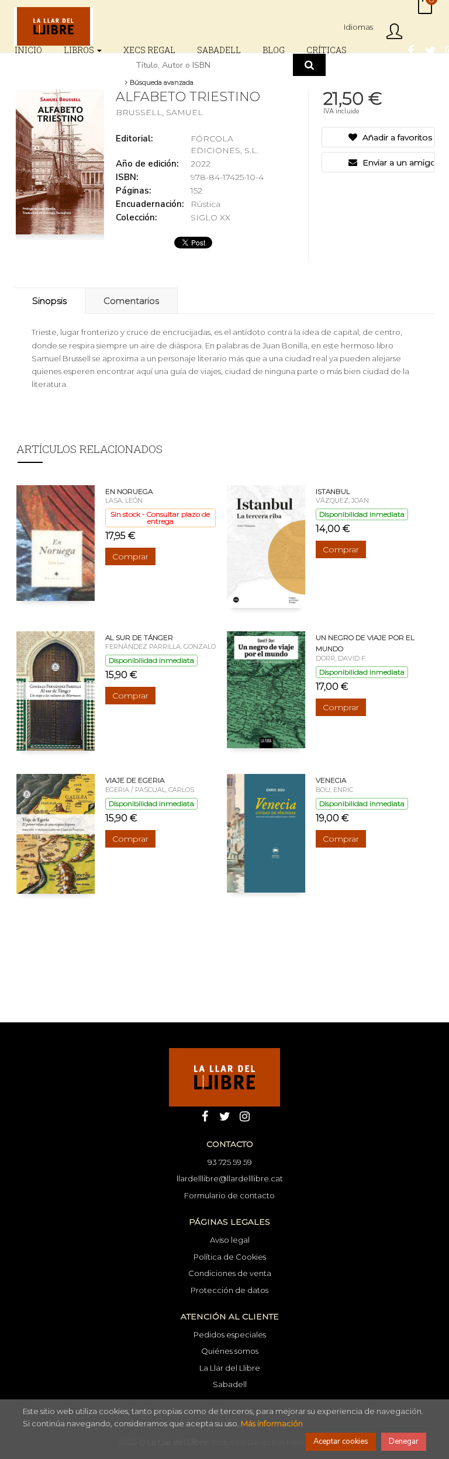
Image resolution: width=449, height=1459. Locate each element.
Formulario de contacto (229, 1195)
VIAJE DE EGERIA (134, 780)
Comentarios (131, 300)
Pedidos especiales (230, 1334)
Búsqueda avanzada (161, 82)
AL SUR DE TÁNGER (139, 637)
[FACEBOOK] (410, 49)
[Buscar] (309, 65)
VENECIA (331, 780)
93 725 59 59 (230, 1162)
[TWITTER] (430, 49)
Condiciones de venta (229, 1273)
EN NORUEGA (129, 491)
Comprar (130, 556)
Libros (80, 50)
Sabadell (230, 1384)
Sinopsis (49, 300)
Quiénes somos (229, 1351)
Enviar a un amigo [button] (397, 162)
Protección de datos (229, 1290)
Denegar (404, 1441)
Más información (272, 1423)
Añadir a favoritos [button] (396, 137)
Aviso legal (230, 1239)
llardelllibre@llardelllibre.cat (230, 1178)
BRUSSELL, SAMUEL (159, 112)
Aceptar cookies (340, 1441)
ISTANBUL (333, 491)
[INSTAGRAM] (244, 1115)
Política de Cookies (230, 1256)
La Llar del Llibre (229, 1367)
